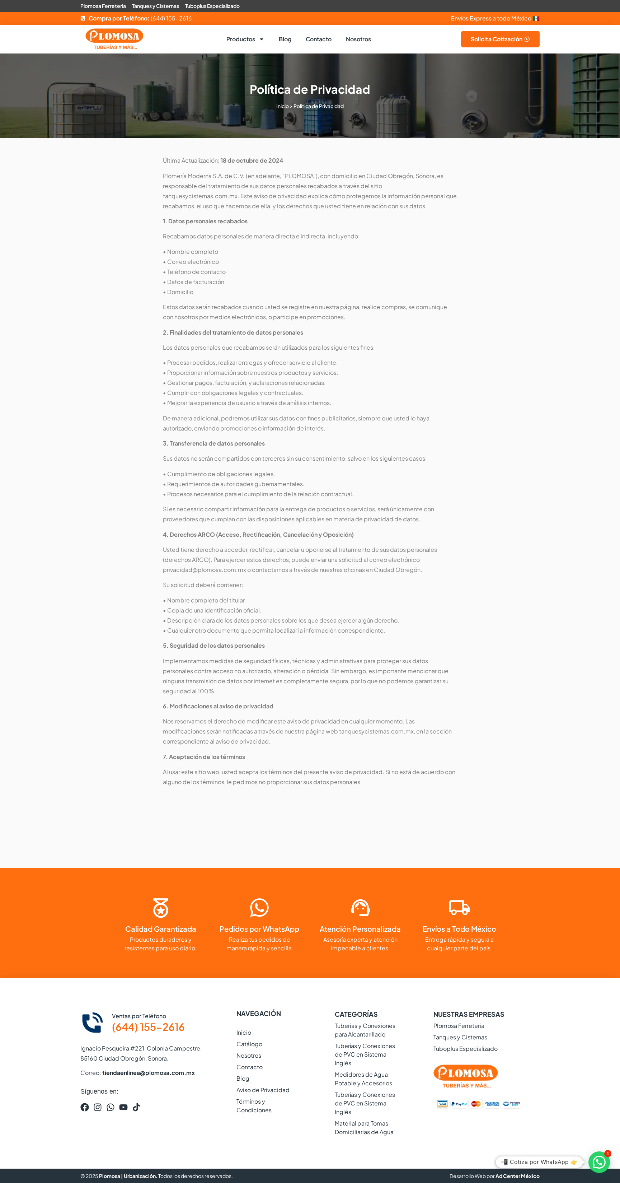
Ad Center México (517, 1176)
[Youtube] (123, 1107)
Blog (285, 39)
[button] (599, 1162)
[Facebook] (84, 1107)
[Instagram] (97, 1107)
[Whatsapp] (110, 1107)
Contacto (319, 39)
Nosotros (358, 39)
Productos (240, 39)
